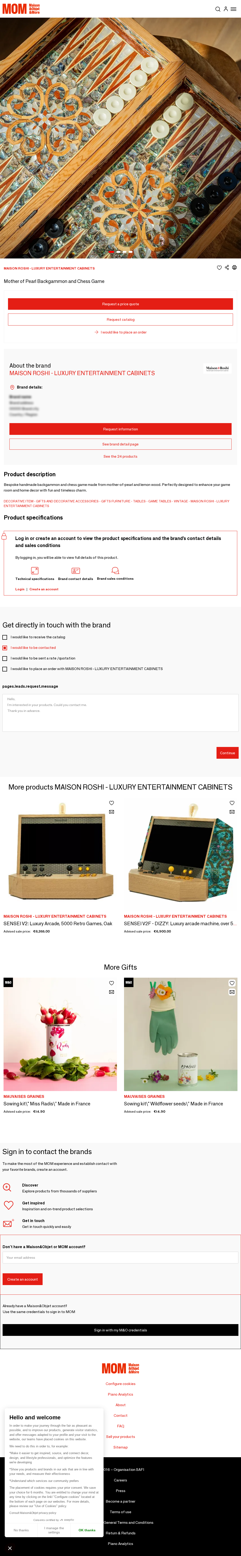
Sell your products (120, 1436)
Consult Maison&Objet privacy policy (32, 1513)
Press (120, 1491)
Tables (139, 501)
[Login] (226, 9)
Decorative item (18, 501)
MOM (21, 8)
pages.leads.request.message (30, 686)
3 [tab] (124, 252)
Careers (120, 1480)
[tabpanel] (120, 138)
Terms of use (120, 1512)
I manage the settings (54, 1530)
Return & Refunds (121, 1533)
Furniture (121, 501)
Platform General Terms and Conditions (120, 1522)
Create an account (44, 589)
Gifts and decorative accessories (67, 501)
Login (19, 589)
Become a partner (120, 1501)
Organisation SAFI (129, 1469)
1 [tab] (111, 252)
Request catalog (121, 319)
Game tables (159, 501)
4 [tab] (131, 252)
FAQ (120, 1426)
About (121, 1405)
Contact (121, 1415)
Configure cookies (121, 1383)
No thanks (21, 1530)
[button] (10, 1548)
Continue (227, 753)
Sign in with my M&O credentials (120, 1330)
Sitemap (120, 1447)
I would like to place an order (124, 332)
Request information (120, 429)
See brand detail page (120, 444)
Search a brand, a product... (218, 8)
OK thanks (87, 1530)
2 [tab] (118, 252)
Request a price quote (120, 304)
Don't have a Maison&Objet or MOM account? (44, 1247)
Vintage (181, 501)
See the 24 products (120, 456)
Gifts (106, 501)
